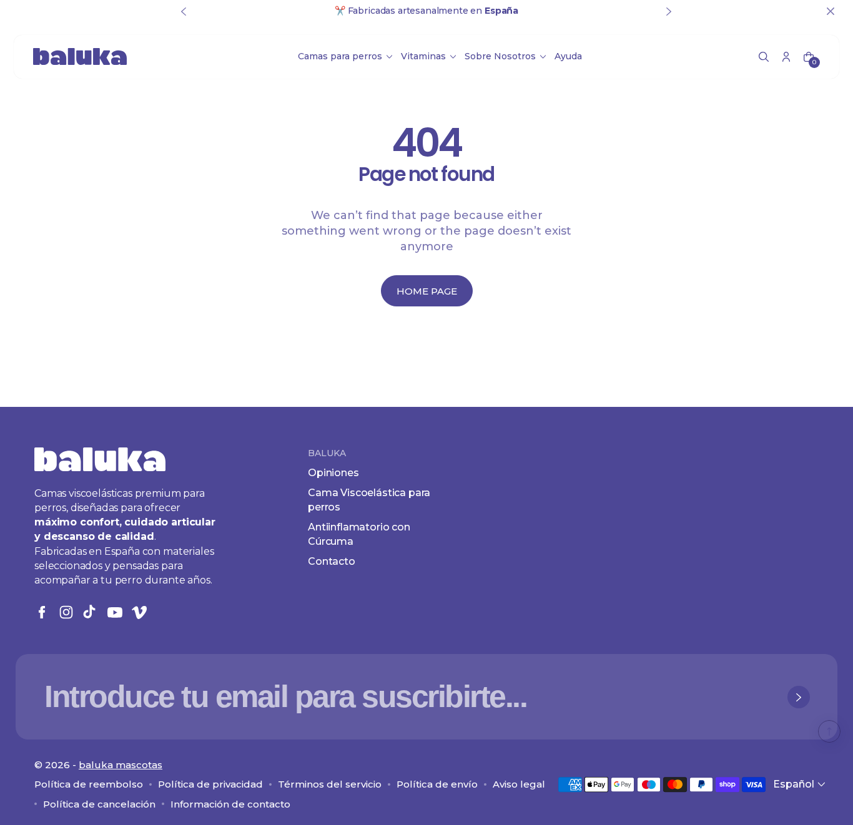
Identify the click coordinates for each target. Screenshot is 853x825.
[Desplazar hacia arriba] (829, 731)
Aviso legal (519, 784)
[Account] (786, 57)
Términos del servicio (330, 784)
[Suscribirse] (799, 697)
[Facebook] (41, 612)
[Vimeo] (139, 612)
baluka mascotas (120, 765)
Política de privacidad (210, 784)
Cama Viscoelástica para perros (369, 499)
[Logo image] (80, 56)
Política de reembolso (88, 784)
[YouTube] (114, 612)
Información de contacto (230, 804)
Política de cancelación (99, 804)
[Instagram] (66, 612)
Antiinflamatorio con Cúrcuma (359, 534)
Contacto (331, 561)
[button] (763, 57)
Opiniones (333, 473)
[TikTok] (90, 612)
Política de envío (437, 784)
